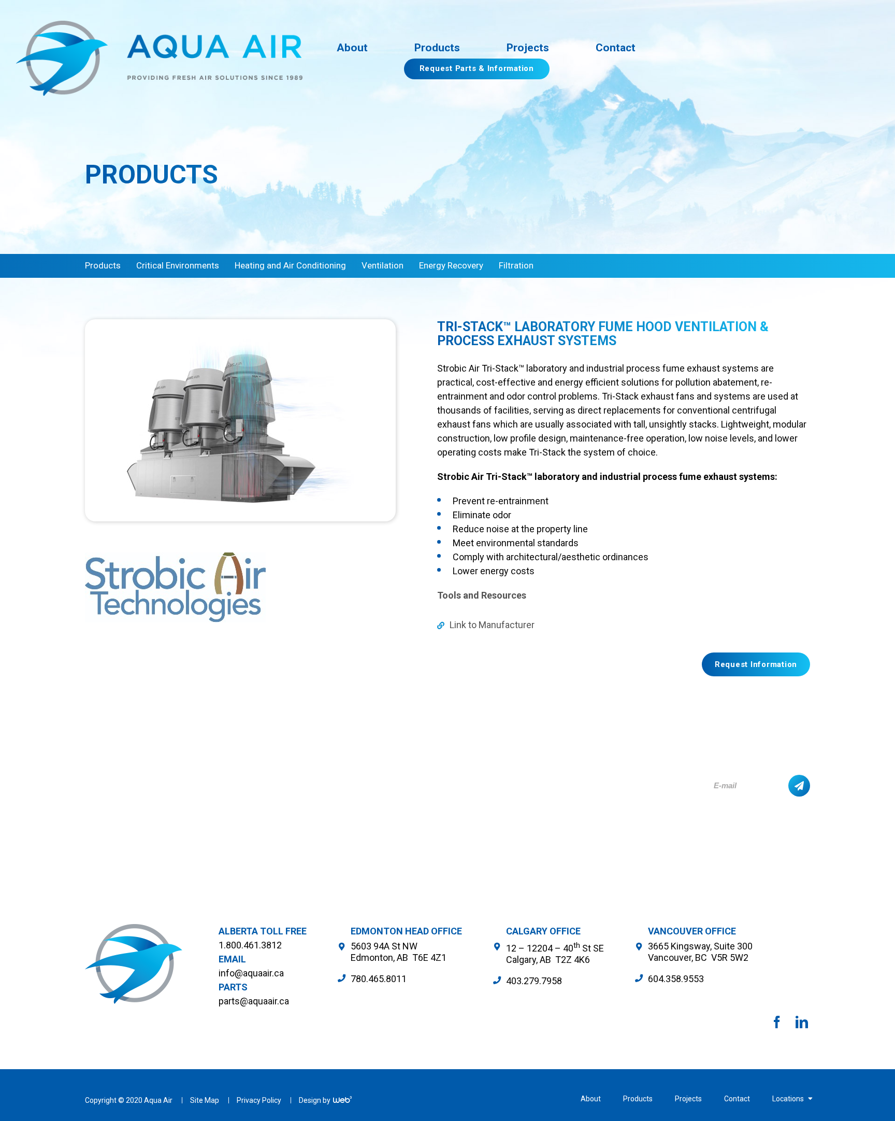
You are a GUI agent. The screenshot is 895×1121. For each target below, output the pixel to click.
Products (638, 1099)
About (591, 1099)
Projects (689, 1099)
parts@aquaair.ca (254, 1001)
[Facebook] (777, 1022)
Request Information (756, 664)
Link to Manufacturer (491, 624)
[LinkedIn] (802, 1022)
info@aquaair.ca (251, 973)
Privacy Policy (260, 1100)
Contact (738, 1099)
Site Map (205, 1100)
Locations (788, 1099)
